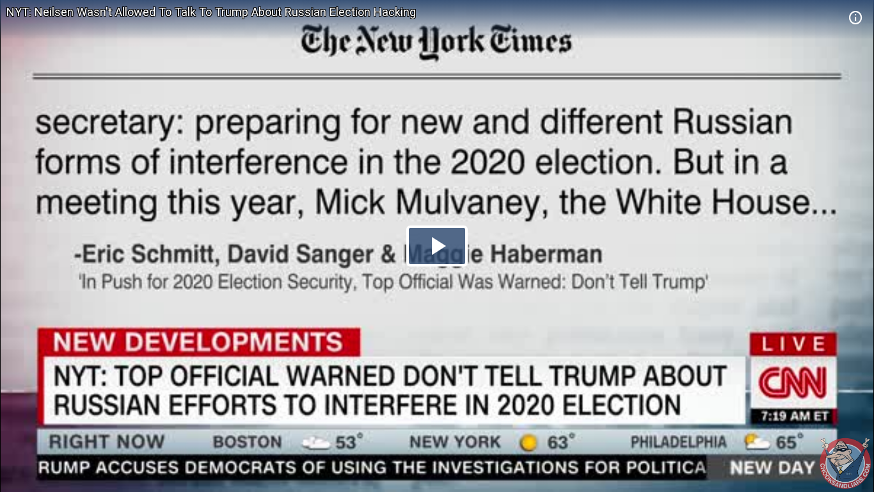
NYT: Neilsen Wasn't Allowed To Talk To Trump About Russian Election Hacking (211, 12)
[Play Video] (437, 246)
